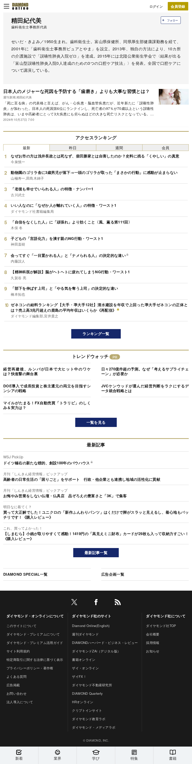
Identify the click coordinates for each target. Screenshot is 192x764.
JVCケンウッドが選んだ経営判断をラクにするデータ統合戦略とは (145, 388)
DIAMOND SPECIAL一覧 (25, 574)
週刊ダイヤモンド (85, 634)
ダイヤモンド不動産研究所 (92, 685)
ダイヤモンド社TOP (161, 625)
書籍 (173, 758)
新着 (19, 758)
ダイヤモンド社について (166, 615)
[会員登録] (178, 6)
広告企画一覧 (112, 574)
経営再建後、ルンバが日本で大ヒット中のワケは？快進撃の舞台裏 (47, 371)
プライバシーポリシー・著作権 (29, 668)
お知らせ (152, 651)
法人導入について (19, 701)
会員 (166, 147)
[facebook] (96, 603)
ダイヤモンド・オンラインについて (35, 615)
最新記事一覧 (96, 552)
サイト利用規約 (18, 651)
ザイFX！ (79, 676)
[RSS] (118, 603)
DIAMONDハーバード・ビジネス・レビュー (105, 642)
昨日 (73, 147)
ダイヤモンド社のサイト (92, 615)
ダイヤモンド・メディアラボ (93, 727)
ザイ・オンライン (85, 668)
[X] (74, 603)
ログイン (156, 6)
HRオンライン (82, 701)
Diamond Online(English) (91, 625)
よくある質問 (16, 676)
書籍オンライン (83, 659)
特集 (134, 758)
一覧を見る (96, 422)
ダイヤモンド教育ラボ (88, 718)
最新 (26, 147)
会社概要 (152, 634)
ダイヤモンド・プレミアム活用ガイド (34, 642)
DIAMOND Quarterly (87, 693)
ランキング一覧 (95, 333)
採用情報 (152, 642)
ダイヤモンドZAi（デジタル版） (96, 651)
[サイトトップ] (20, 6)
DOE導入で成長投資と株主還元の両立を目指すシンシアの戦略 (47, 388)
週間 (119, 147)
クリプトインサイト (87, 710)
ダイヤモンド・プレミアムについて (33, 634)
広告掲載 (13, 685)
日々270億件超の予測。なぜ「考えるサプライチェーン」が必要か (145, 371)
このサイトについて (21, 625)
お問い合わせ (16, 693)
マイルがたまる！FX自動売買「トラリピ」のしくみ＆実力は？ (47, 405)
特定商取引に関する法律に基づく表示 (34, 659)
